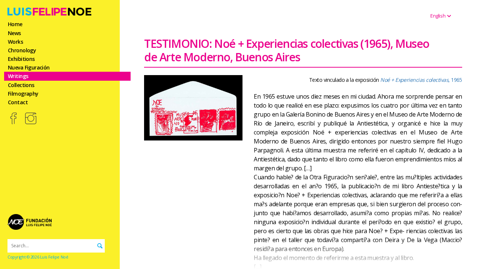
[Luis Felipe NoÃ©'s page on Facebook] (14, 118)
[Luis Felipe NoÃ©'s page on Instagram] (31, 118)
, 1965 (421, 79)
